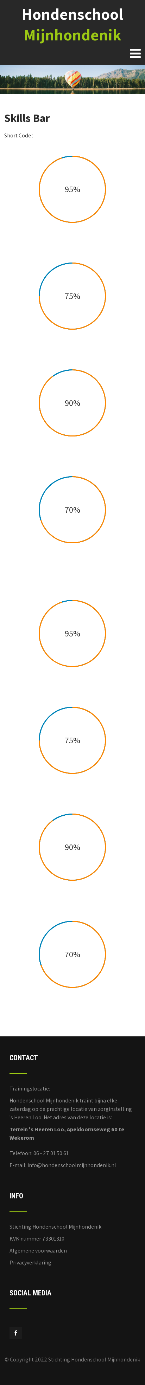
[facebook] (16, 1333)
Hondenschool (72, 24)
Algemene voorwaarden (38, 1250)
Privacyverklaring (30, 1262)
